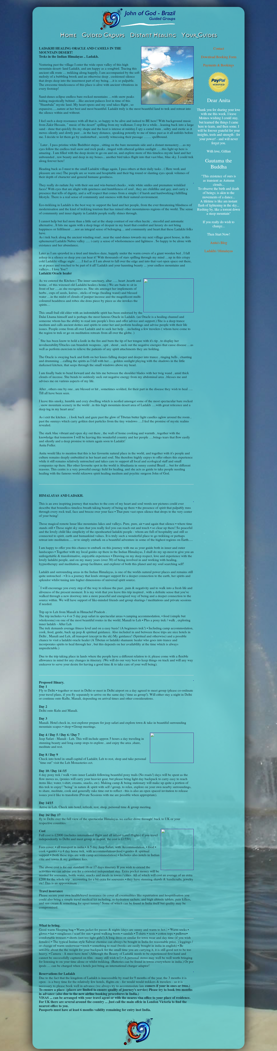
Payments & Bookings (218, 65)
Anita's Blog (218, 242)
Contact (218, 48)
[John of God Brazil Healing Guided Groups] (138, 19)
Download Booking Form (218, 56)
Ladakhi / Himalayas (219, 250)
